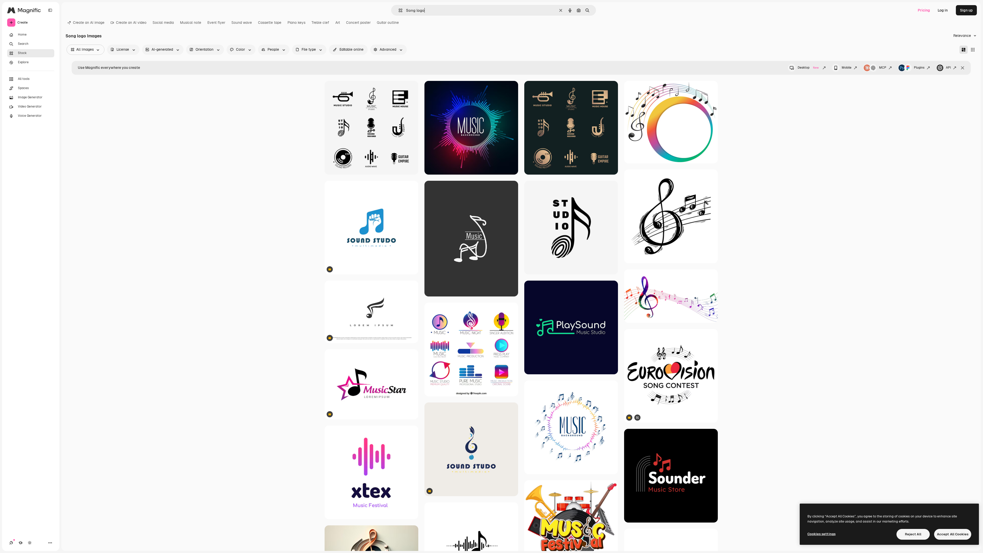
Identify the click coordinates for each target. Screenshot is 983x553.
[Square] (973, 50)
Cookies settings (821, 534)
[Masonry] (963, 50)
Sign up (966, 10)
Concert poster (358, 22)
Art (337, 22)
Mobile (846, 68)
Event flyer (216, 22)
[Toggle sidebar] (50, 10)
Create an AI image (88, 22)
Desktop (808, 68)
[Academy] (20, 543)
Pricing (924, 10)
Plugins (919, 68)
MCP (882, 68)
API (948, 68)
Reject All (913, 534)
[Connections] (11, 543)
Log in (943, 10)
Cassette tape (269, 22)
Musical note (190, 22)
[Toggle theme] (30, 543)
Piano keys (296, 22)
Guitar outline (388, 22)
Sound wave (241, 22)
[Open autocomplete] (398, 10)
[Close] (962, 68)
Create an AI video (131, 22)
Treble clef (320, 22)
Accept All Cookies (952, 534)
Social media (163, 22)
